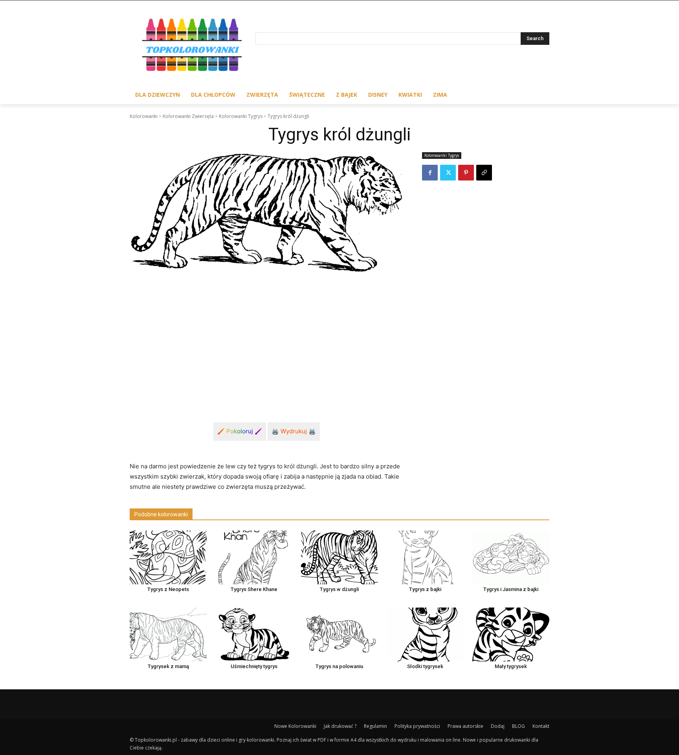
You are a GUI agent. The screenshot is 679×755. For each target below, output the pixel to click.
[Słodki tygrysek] (425, 634)
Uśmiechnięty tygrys (254, 666)
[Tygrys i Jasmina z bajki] (510, 557)
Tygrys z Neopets (168, 589)
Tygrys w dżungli (339, 589)
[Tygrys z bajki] (425, 557)
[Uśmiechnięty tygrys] (253, 634)
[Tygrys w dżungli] (339, 557)
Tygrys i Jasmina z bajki (510, 589)
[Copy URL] (484, 172)
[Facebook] (430, 172)
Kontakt (540, 726)
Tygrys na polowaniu (339, 666)
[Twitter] (448, 172)
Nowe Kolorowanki (295, 726)
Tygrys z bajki (425, 589)
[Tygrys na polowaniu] (339, 634)
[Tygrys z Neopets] (168, 557)
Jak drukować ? (340, 726)
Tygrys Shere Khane (254, 589)
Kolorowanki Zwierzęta (188, 116)
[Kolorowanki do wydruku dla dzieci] (192, 46)
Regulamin (375, 726)
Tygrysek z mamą (168, 666)
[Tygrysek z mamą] (168, 634)
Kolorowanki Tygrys (240, 116)
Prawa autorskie (465, 726)
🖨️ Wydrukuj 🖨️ (294, 431)
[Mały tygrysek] (510, 634)
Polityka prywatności (417, 726)
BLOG (518, 726)
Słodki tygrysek (425, 666)
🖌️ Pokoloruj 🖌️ (239, 431)
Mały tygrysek (511, 666)
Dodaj (498, 726)
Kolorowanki (144, 116)
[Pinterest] (466, 172)
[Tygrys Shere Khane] (253, 557)
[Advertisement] (266, 338)
